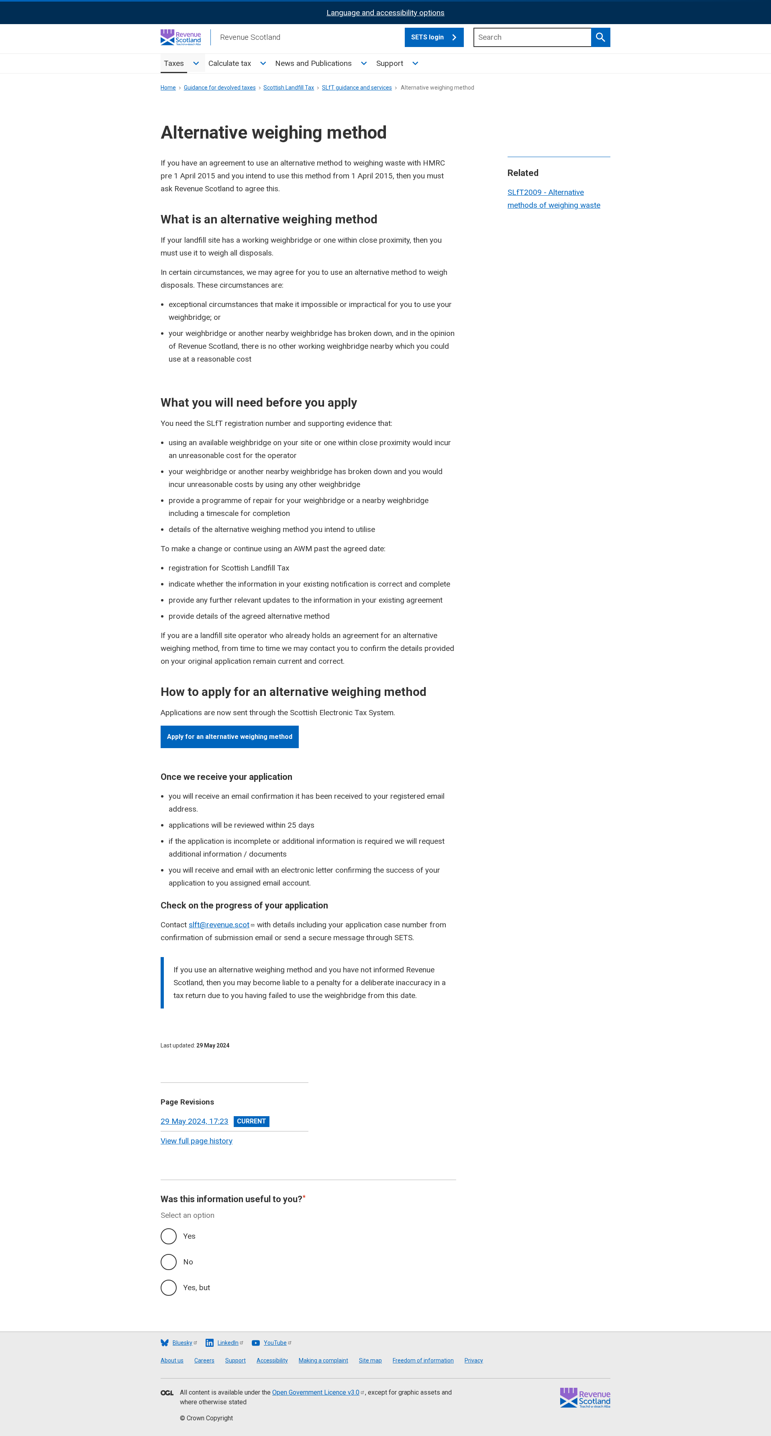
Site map (370, 1360)
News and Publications (313, 63)
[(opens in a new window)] (167, 1393)
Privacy (474, 1360)
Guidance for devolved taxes (220, 87)
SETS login (427, 37)
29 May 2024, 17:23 (194, 1121)
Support (389, 63)
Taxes (174, 63)
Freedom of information (423, 1360)
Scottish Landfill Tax (288, 87)
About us (172, 1360)
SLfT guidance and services (357, 87)
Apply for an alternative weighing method (229, 737)
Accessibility (272, 1360)
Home (168, 87)
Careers (204, 1360)
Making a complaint (323, 1360)
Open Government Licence (315, 1392)
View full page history (197, 1141)
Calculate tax (229, 63)
